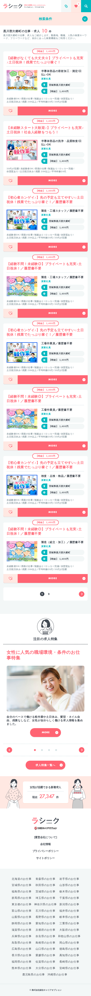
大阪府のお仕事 (69, 929)
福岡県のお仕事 (22, 961)
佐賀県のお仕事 (45, 961)
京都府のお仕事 (45, 929)
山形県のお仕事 (69, 885)
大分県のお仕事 (45, 968)
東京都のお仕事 (22, 904)
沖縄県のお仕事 (57, 974)
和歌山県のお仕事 (69, 936)
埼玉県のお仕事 (45, 897)
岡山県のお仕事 (69, 942)
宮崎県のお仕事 (69, 968)
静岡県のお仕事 (22, 923)
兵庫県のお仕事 (22, 936)
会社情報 (45, 844)
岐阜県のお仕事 (69, 917)
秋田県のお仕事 (45, 885)
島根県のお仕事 (45, 942)
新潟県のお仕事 (69, 904)
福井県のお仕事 (69, 910)
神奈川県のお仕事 (45, 904)
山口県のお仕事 (45, 948)
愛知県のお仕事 (45, 923)
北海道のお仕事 (22, 878)
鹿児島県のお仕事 (33, 974)
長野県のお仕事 (45, 917)
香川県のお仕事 (22, 955)
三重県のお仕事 (69, 923)
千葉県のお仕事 (69, 897)
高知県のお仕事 (69, 955)
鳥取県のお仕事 (22, 942)
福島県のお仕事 (22, 891)
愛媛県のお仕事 (45, 955)
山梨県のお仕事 (22, 917)
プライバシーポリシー (45, 851)
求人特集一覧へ (45, 765)
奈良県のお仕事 (45, 936)
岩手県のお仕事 (69, 878)
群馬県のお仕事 (22, 897)
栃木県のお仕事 (69, 891)
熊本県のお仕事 (22, 968)
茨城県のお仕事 (45, 891)
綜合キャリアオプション (45, 828)
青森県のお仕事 (45, 878)
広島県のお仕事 (22, 948)
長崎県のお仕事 (69, 961)
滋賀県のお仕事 (22, 929)
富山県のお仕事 (22, 910)
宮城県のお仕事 (22, 885)
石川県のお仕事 (45, 910)
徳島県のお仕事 (69, 948)
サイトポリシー (45, 858)
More (52, 111)
